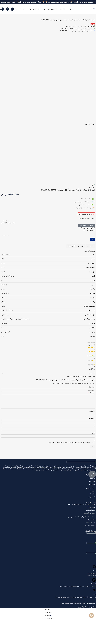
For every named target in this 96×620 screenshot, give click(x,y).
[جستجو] (12, 9)
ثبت (92, 341)
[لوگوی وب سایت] (85, 9)
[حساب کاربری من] (7, 9)
